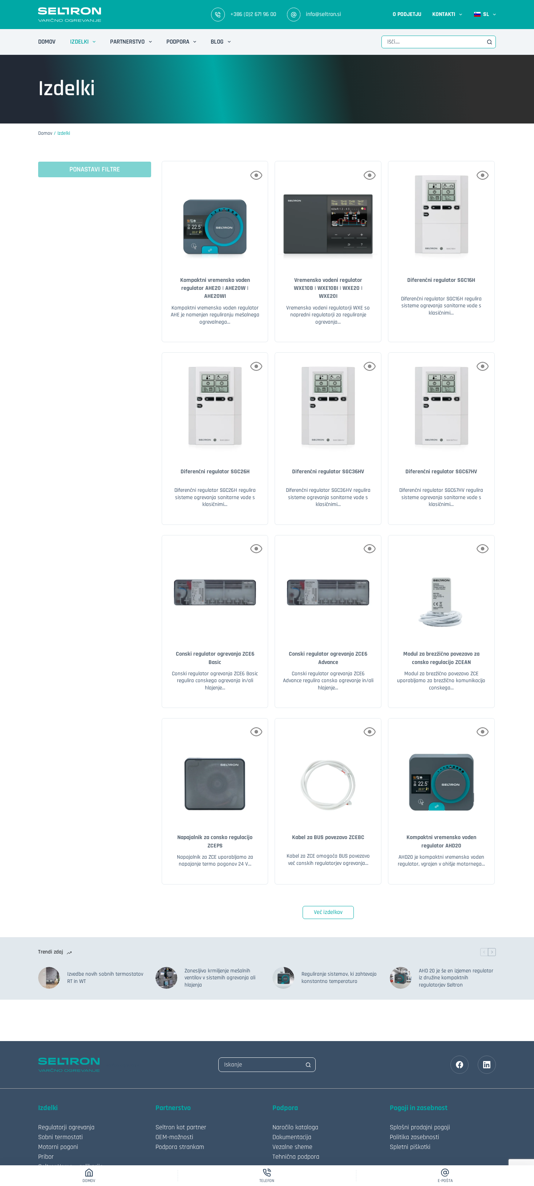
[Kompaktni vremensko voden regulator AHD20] (441, 772)
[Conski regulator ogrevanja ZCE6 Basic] (215, 588)
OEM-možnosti (174, 1137)
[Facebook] (459, 1065)
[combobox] (433, 42)
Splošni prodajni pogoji (420, 1127)
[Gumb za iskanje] (489, 42)
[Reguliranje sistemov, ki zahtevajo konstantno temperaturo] (283, 978)
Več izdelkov (328, 912)
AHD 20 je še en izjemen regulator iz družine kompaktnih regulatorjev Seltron (456, 977)
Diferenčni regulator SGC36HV (328, 471)
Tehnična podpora (295, 1157)
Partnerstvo (127, 42)
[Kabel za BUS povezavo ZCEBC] (328, 772)
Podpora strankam (179, 1147)
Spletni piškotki (410, 1147)
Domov (47, 42)
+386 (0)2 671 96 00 (253, 14)
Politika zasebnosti (414, 1137)
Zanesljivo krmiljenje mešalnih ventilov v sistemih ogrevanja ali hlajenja (220, 977)
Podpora (177, 42)
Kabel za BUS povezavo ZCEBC (328, 837)
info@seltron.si (323, 14)
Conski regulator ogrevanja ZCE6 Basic (215, 658)
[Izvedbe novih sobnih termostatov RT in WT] (49, 978)
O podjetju (407, 14)
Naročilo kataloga (295, 1127)
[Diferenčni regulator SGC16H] (441, 214)
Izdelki (79, 42)
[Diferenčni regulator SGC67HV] (441, 406)
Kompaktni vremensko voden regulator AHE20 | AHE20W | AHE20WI (215, 288)
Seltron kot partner (180, 1127)
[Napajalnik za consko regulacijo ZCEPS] (215, 772)
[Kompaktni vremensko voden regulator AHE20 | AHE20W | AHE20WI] (215, 214)
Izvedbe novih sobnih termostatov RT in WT (105, 978)
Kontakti (443, 14)
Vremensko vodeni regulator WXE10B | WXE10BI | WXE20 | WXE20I (328, 288)
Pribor (46, 1157)
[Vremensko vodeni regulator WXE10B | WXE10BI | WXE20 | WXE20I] (328, 214)
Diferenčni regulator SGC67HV (441, 471)
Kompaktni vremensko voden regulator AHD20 (441, 841)
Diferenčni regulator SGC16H (441, 280)
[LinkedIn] (487, 1065)
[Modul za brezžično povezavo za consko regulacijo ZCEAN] (441, 588)
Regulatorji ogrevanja (66, 1127)
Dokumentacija (291, 1137)
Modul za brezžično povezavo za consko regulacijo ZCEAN (441, 658)
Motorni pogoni (58, 1147)
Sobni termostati (60, 1137)
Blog (217, 42)
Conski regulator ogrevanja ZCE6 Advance (328, 658)
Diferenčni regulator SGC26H (215, 471)
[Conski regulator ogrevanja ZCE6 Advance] (328, 588)
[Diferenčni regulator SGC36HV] (328, 406)
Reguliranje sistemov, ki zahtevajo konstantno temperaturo (339, 978)
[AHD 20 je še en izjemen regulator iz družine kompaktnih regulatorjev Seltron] (401, 978)
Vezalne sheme (292, 1147)
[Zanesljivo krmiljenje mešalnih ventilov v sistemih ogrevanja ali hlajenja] (166, 978)
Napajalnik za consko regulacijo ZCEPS (214, 841)
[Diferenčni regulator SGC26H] (215, 406)
